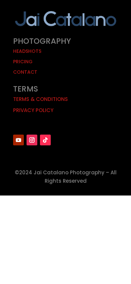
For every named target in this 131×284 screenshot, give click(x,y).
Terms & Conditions (40, 99)
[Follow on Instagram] (32, 140)
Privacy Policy (33, 110)
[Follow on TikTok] (45, 140)
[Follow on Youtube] (18, 140)
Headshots (27, 51)
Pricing (23, 61)
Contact (25, 72)
